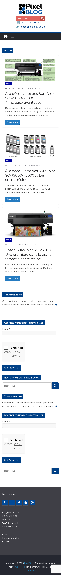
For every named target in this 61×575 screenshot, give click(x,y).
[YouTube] (25, 502)
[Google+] (32, 502)
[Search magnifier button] (42, 18)
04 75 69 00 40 (9, 516)
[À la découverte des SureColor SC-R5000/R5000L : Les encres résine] (30, 146)
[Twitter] (19, 502)
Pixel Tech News (33, 88)
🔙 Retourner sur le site (30, 22)
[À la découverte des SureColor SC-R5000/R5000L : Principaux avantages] (30, 70)
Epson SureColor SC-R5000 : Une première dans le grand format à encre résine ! (28, 254)
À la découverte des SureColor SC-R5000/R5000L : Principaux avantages (30, 98)
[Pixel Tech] (5, 36)
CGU (4, 534)
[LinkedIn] (5, 502)
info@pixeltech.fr (10, 512)
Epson (8, 83)
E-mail (6, 329)
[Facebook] (12, 502)
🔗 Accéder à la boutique (30, 26)
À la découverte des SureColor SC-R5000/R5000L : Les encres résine (30, 175)
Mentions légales (10, 538)
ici (56, 304)
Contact (6, 541)
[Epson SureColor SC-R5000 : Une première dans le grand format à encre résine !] (30, 224)
